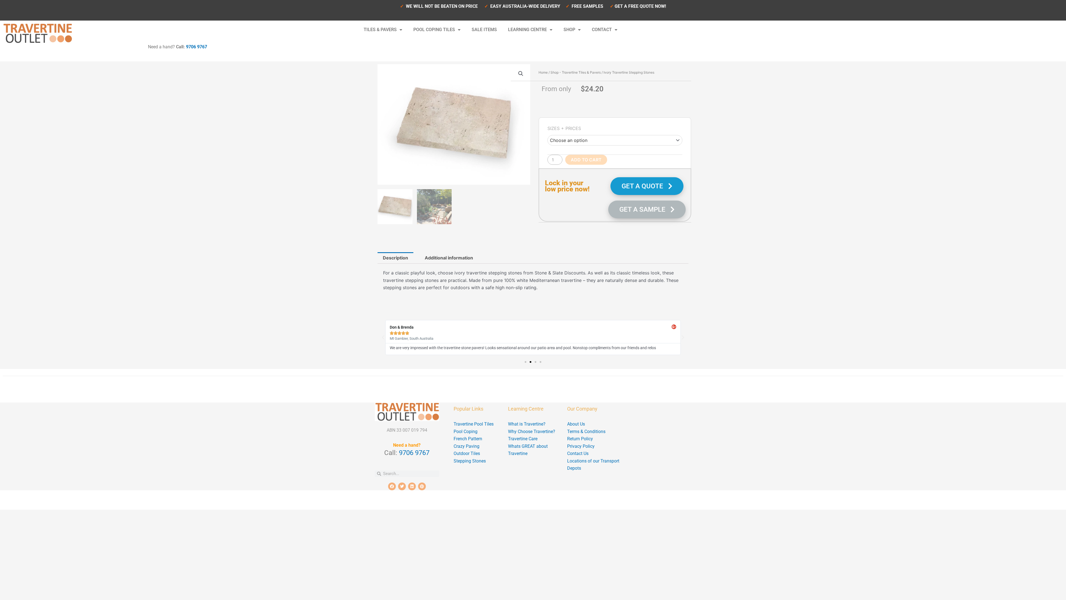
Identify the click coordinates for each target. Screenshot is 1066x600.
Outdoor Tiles (467, 453)
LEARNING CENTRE (527, 29)
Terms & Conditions (586, 431)
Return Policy (580, 438)
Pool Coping (465, 431)
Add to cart (586, 159)
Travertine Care (522, 438)
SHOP (569, 29)
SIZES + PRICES (564, 128)
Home (543, 72)
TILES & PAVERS (380, 29)
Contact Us (578, 453)
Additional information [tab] (449, 258)
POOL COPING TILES (434, 29)
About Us (576, 424)
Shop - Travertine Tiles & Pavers (575, 72)
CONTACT (602, 29)
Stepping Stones (470, 461)
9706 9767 (196, 46)
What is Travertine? (526, 424)
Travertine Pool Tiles (474, 424)
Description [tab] (395, 258)
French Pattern (468, 438)
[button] (521, 74)
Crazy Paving (466, 446)
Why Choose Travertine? (531, 431)
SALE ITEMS (484, 29)
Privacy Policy (581, 446)
